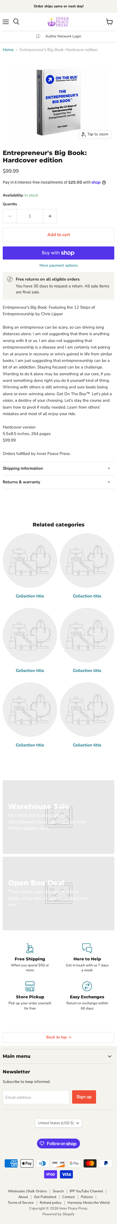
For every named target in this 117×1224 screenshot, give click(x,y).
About (23, 1197)
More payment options (58, 265)
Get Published (45, 1197)
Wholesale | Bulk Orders (27, 1191)
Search (58, 1191)
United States (56, 1123)
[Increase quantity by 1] (50, 216)
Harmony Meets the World (88, 1202)
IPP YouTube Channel (86, 1191)
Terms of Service (21, 1202)
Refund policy (50, 1202)
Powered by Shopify (58, 1214)
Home (8, 49)
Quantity (10, 204)
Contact (68, 1197)
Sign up (84, 1097)
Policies (87, 1197)
